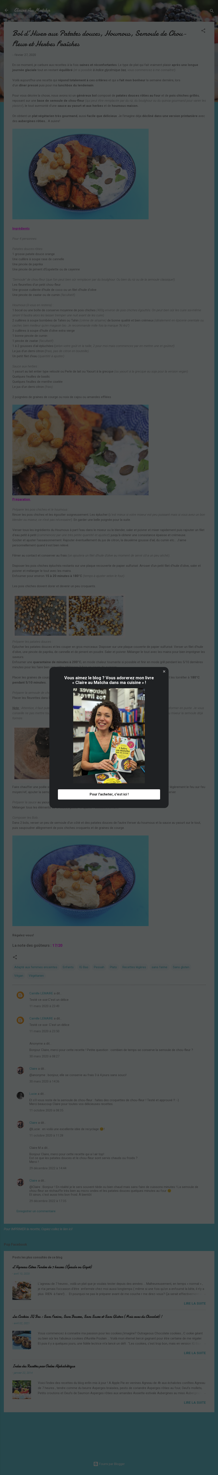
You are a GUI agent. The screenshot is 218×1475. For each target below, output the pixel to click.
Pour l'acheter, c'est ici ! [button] (109, 794)
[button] (164, 671)
